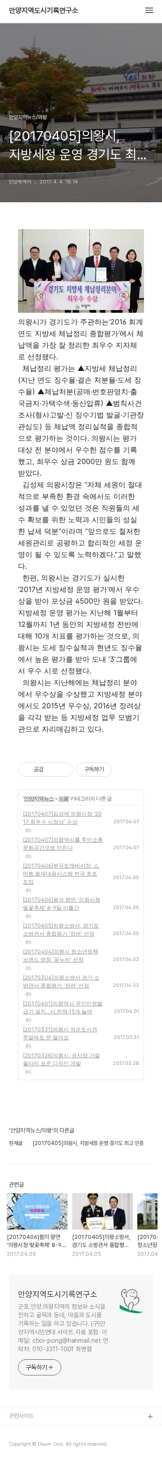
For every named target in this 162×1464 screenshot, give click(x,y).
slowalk (19, 1446)
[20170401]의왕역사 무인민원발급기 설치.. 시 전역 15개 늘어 (63, 1007)
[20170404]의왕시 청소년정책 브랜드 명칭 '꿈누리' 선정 (60, 955)
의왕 (63, 798)
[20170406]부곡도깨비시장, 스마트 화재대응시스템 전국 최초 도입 (61, 873)
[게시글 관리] (63, 769)
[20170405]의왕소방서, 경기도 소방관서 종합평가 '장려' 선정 (61, 929)
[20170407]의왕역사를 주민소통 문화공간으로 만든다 (63, 843)
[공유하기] (52, 769)
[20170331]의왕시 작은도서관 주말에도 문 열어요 (60, 1033)
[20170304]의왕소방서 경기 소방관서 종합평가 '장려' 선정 (61, 981)
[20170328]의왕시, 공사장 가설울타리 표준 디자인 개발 (61, 1059)
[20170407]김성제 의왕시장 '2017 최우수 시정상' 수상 (62, 817)
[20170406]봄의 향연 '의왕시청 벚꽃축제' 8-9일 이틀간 (61, 903)
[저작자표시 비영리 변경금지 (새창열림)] (124, 769)
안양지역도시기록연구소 (43, 11)
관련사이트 (21, 1416)
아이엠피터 (21, 1431)
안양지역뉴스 (39, 798)
